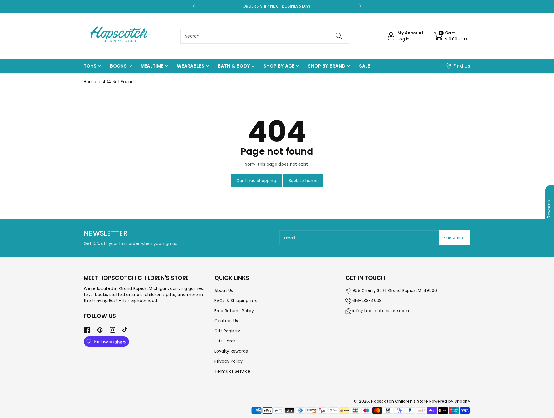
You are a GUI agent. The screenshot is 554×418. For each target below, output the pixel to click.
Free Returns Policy (234, 311)
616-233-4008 (367, 300)
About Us (223, 290)
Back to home (303, 180)
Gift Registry (227, 331)
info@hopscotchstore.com (380, 311)
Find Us (461, 66)
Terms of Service (232, 371)
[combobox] (265, 36)
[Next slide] (360, 6)
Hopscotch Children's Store (399, 401)
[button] (450, 36)
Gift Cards (225, 341)
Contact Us (226, 321)
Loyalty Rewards (231, 351)
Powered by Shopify (449, 401)
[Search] (339, 36)
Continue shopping (256, 180)
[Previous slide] (194, 6)
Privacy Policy (228, 361)
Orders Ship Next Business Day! (277, 6)
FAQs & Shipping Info (236, 300)
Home (90, 82)
